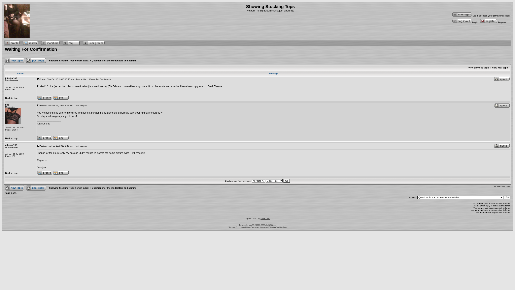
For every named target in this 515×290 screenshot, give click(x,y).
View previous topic (478, 67)
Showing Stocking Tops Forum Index (69, 60)
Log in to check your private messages (492, 15)
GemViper (255, 227)
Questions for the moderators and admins (114, 60)
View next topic (500, 67)
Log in (475, 22)
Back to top (11, 98)
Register (502, 22)
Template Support (235, 227)
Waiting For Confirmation (31, 49)
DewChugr (265, 218)
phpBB (251, 225)
